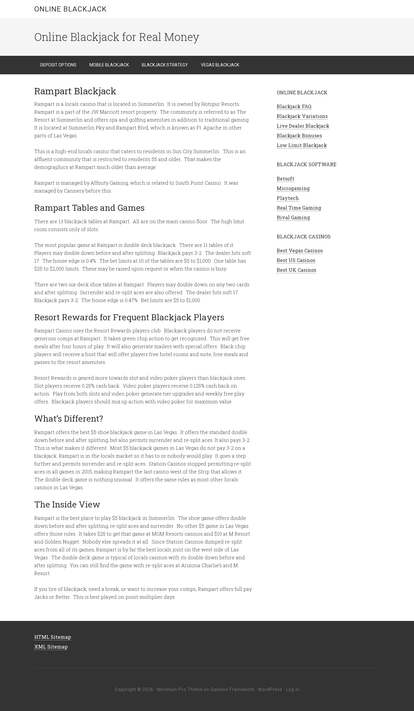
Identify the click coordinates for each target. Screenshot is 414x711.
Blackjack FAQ (294, 106)
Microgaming (293, 188)
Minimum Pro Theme (179, 689)
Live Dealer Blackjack (303, 126)
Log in (292, 689)
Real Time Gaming (299, 207)
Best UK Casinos (296, 270)
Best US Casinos (296, 260)
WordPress (270, 689)
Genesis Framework (232, 689)
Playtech (288, 198)
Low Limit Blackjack (302, 145)
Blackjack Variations (302, 116)
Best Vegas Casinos (300, 250)
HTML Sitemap (52, 637)
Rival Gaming (293, 217)
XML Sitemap (51, 646)
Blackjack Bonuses (299, 135)
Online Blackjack (70, 9)
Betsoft (285, 178)
